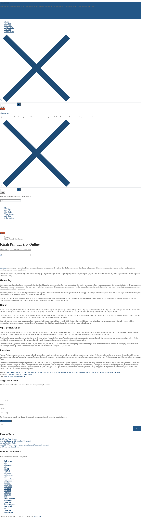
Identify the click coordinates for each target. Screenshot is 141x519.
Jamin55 (7, 493)
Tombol (2, 109)
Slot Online (18, 250)
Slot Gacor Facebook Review (10, 447)
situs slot (7, 489)
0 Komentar (26, 250)
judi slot (39, 372)
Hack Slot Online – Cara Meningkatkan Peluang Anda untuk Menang (24, 445)
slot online (92, 372)
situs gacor (8, 465)
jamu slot (7, 503)
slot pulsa (3, 268)
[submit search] (19, 104)
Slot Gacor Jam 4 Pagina (8, 439)
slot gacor (72, 372)
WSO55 (7, 471)
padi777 (7, 483)
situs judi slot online (61, 372)
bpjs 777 (7, 495)
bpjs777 (7, 508)
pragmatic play (48, 372)
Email (2, 409)
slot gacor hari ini (82, 372)
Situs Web (3, 413)
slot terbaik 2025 (103, 372)
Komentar (4, 401)
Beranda (7, 237)
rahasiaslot (8, 475)
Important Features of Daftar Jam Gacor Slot (15, 441)
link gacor (8, 461)
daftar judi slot (11, 372)
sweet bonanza (114, 372)
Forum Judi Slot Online (8, 443)
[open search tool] (35, 101)
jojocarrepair (4, 3)
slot (5, 463)
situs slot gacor (9, 479)
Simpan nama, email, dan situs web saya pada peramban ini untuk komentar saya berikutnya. (35, 417)
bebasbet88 (8, 512)
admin (2, 250)
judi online (32, 372)
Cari (1, 425)
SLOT (6, 469)
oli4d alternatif (9, 499)
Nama (3, 405)
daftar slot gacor (21, 372)
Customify (38, 516)
